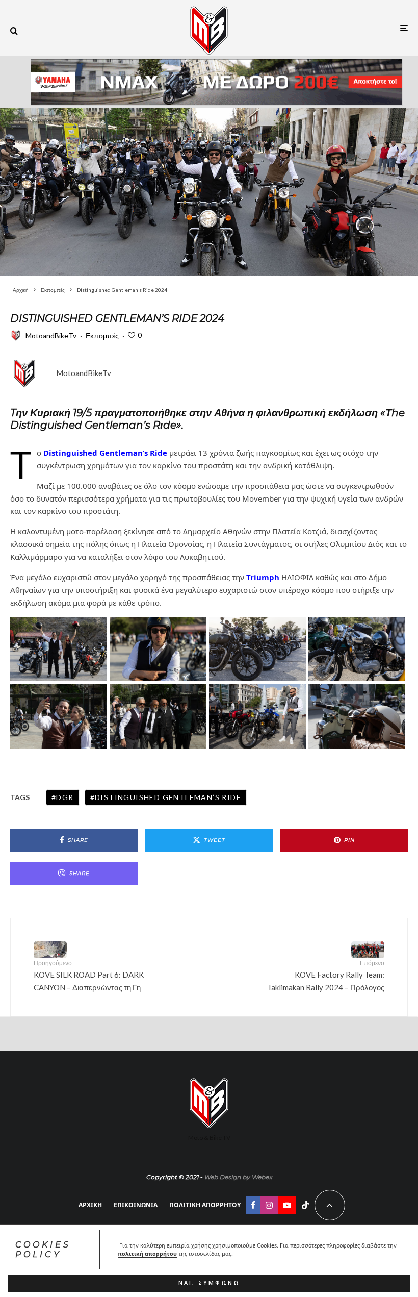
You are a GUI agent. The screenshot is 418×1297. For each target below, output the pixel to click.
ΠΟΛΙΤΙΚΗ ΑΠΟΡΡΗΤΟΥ (205, 1205)
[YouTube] (287, 1205)
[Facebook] (253, 1205)
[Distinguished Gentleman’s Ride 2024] (209, 192)
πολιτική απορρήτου (147, 1253)
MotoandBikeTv (50, 335)
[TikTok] (305, 1205)
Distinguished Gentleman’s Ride (168, 797)
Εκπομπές (102, 335)
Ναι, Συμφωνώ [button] (209, 1282)
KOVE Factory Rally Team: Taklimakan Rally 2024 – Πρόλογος (325, 975)
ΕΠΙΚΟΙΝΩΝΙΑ (136, 1205)
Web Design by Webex (238, 1177)
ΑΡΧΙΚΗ (90, 1205)
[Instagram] (269, 1205)
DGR (64, 797)
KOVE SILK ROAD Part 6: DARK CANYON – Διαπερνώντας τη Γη (89, 975)
